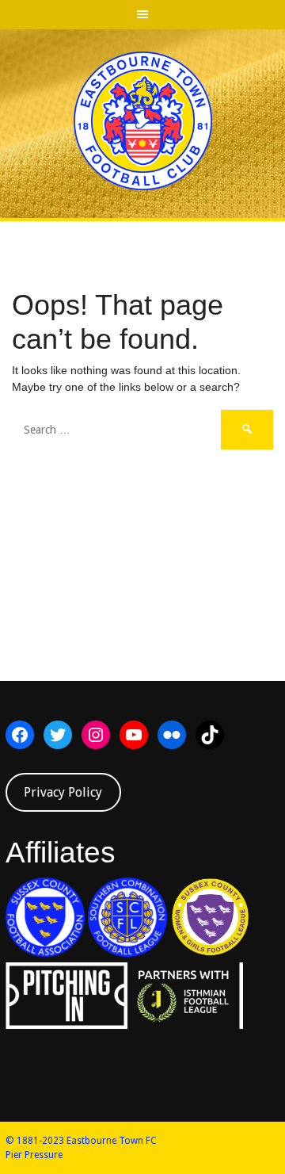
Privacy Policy (63, 792)
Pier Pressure (34, 1155)
